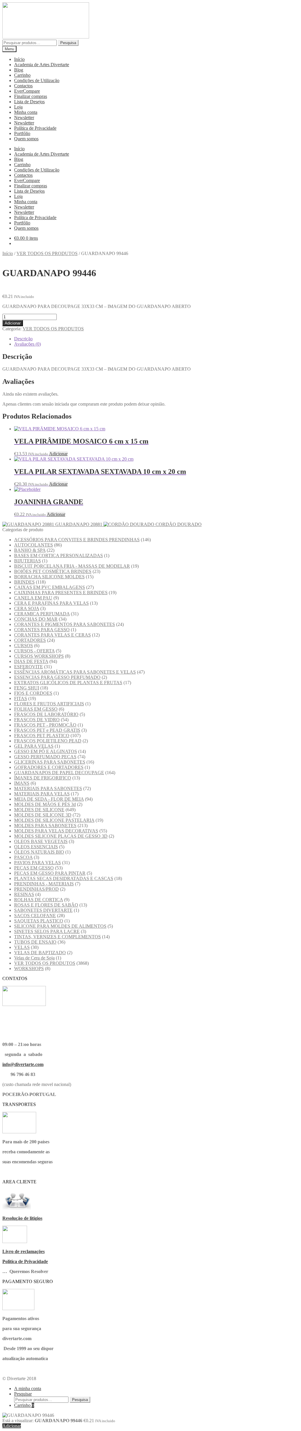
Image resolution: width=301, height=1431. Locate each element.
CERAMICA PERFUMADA (42, 613)
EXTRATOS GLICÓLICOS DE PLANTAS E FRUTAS (68, 682)
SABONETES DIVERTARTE (43, 910)
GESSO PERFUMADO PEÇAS (45, 756)
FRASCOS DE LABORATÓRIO (46, 714)
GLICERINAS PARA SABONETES (49, 761)
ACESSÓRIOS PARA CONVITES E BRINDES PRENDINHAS (77, 539)
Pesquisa (68, 43)
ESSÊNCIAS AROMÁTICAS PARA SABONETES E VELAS (75, 671)
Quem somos (26, 138)
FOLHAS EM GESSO (36, 709)
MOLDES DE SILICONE (39, 809)
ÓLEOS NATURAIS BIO (39, 851)
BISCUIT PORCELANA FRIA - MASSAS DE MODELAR (72, 566)
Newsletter (24, 117)
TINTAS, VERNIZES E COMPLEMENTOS (57, 936)
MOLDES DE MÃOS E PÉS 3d (45, 804)
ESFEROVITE (28, 666)
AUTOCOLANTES (33, 544)
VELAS (22, 947)
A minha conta (27, 1388)
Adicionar (13, 323)
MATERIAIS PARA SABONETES (48, 788)
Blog (18, 69)
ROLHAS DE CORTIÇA (38, 899)
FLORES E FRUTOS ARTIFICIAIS (49, 703)
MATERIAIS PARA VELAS (42, 793)
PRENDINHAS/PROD (36, 889)
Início (19, 59)
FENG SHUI (26, 687)
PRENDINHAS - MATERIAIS (44, 883)
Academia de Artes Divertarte (41, 64)
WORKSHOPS (29, 968)
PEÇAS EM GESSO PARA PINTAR (50, 873)
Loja (18, 106)
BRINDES (24, 581)
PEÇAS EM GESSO (34, 867)
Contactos (23, 85)
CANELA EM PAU (33, 597)
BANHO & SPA (30, 550)
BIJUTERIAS (27, 560)
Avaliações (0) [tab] (27, 343)
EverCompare (27, 91)
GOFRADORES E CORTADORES (48, 767)
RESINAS (24, 894)
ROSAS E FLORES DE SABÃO (46, 904)
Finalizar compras (30, 96)
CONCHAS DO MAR (36, 619)
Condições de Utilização (36, 80)
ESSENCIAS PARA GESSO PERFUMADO (57, 677)
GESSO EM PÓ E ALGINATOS (45, 751)
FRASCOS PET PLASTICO (41, 735)
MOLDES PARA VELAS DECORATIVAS (56, 830)
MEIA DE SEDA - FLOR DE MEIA (49, 799)
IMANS (21, 783)
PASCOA (23, 857)
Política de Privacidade (35, 128)
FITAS (20, 698)
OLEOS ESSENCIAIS (36, 846)
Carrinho (22, 75)
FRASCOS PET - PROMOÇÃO (45, 724)
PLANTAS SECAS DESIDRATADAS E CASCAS (63, 878)
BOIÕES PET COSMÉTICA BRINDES (52, 571)
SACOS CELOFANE (35, 915)
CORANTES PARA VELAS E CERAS (52, 634)
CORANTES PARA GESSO (42, 629)
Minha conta (25, 112)
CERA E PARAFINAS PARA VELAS (51, 603)
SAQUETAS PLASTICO (38, 920)
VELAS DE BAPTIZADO (40, 952)
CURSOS (23, 645)
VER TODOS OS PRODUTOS (47, 253)
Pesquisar (23, 1393)
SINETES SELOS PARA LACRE (47, 931)
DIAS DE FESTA (31, 661)
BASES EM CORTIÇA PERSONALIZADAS (58, 555)
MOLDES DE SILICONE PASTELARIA (54, 820)
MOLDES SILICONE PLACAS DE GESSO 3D (61, 836)
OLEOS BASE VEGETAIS (41, 841)
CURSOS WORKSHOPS (39, 656)
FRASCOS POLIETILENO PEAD (47, 740)
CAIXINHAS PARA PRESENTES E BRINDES (61, 592)
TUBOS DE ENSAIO (35, 941)
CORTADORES (30, 640)
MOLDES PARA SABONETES (45, 825)
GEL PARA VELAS (33, 746)
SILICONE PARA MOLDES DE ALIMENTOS (60, 926)
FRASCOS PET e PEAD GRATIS (47, 730)
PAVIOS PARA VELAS (37, 862)
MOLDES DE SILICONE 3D (42, 814)
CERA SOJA (26, 608)
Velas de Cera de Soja (34, 957)
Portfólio (22, 133)
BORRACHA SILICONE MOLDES (49, 576)
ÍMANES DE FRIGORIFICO (42, 777)
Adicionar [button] (58, 453)
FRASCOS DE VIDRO (37, 719)
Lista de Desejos (29, 101)
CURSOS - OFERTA (34, 650)
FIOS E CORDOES (33, 693)
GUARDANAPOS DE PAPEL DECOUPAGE (59, 772)
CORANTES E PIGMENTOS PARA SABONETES (64, 624)
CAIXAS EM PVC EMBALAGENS (49, 587)
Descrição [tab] (23, 338)
